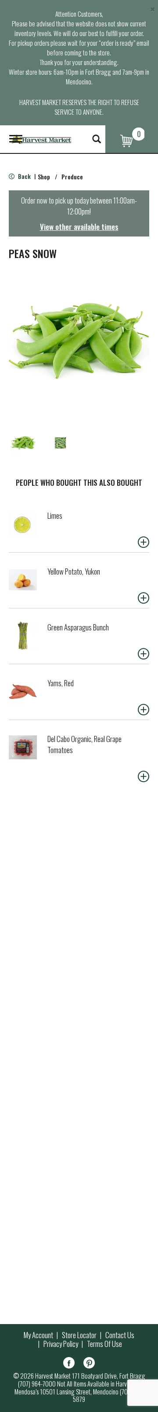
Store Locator (79, 1335)
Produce (72, 176)
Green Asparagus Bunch (78, 627)
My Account (38, 1335)
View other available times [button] (79, 226)
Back (24, 176)
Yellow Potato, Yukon (73, 571)
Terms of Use (104, 1343)
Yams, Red (60, 682)
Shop (44, 176)
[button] (23, 443)
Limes (54, 515)
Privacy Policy (60, 1343)
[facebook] (69, 1364)
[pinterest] (89, 1364)
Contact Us (119, 1335)
